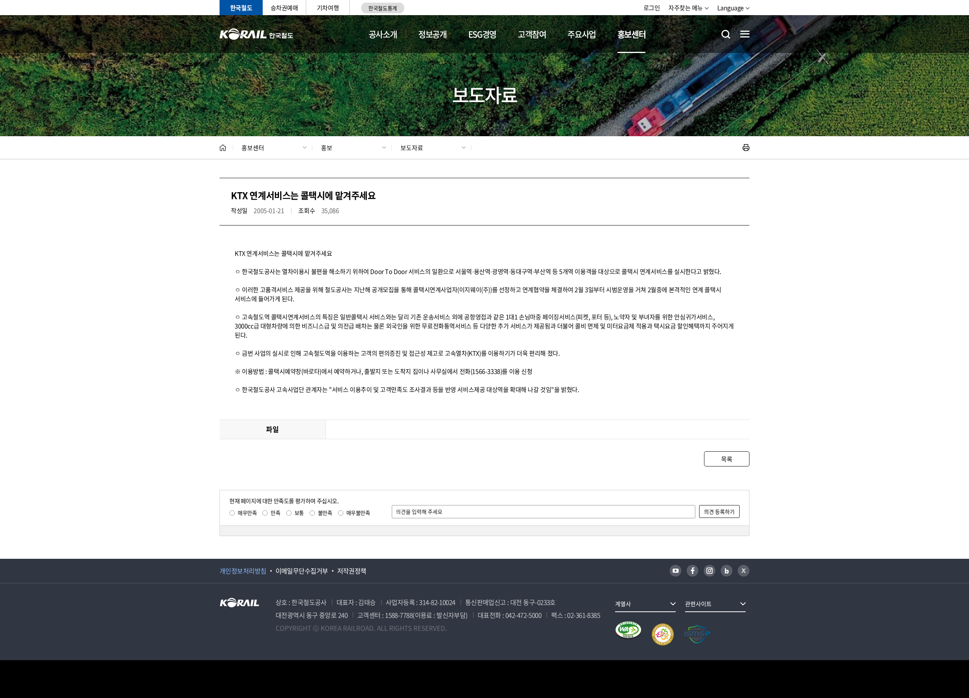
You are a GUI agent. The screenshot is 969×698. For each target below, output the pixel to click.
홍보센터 (631, 34)
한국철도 (241, 7)
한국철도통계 (382, 8)
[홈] (223, 148)
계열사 (623, 604)
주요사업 (581, 34)
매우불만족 (358, 513)
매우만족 (247, 513)
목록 (726, 458)
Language (730, 7)
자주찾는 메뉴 (685, 7)
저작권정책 (351, 570)
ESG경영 (482, 34)
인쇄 (746, 147)
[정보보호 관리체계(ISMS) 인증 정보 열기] (697, 634)
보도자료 (411, 147)
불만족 (325, 513)
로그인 (651, 7)
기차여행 (328, 7)
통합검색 (725, 34)
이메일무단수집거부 (302, 570)
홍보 (326, 147)
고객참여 (532, 34)
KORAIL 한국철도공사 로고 (256, 34)
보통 (299, 513)
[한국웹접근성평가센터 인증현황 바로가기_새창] (628, 634)
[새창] (675, 571)
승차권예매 (284, 7)
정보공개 (432, 34)
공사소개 (383, 34)
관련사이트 (698, 604)
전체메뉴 (744, 34)
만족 (275, 513)
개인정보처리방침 (243, 570)
